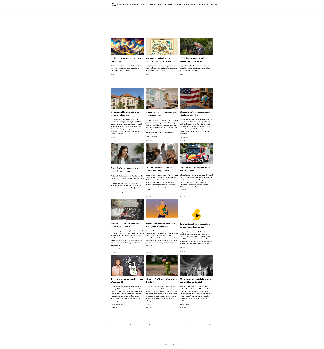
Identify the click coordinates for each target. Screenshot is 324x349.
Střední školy (178, 4)
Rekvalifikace (168, 4)
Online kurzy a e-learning (148, 4)
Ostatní (160, 4)
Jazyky (119, 4)
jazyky (181, 193)
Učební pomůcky (203, 4)
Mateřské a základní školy (130, 4)
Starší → (210, 324)
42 (188, 324)
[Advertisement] (162, 21)
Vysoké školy (214, 4)
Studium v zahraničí (190, 4)
